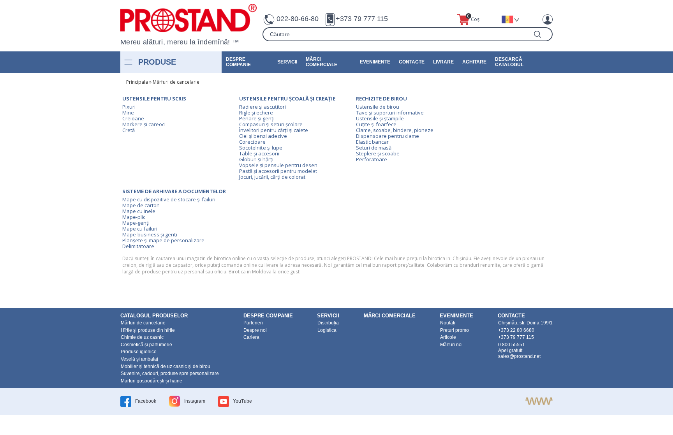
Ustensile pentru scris (154, 98)
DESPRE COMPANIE (238, 61)
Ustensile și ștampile (380, 118)
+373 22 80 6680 (516, 330)
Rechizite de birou (381, 98)
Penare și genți (257, 118)
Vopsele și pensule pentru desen (278, 165)
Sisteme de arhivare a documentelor (174, 191)
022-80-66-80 (298, 19)
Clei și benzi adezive (263, 135)
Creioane (133, 118)
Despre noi (255, 330)
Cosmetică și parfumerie (146, 344)
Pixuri (129, 106)
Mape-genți (136, 222)
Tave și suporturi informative (390, 112)
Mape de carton (141, 205)
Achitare (474, 62)
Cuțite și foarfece (376, 124)
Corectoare (252, 141)
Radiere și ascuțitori (262, 106)
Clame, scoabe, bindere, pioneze (394, 130)
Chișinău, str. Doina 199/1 (525, 323)
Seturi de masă (373, 147)
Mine (128, 112)
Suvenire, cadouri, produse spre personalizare (170, 373)
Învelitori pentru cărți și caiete (273, 130)
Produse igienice (139, 351)
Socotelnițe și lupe (260, 147)
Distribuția (328, 323)
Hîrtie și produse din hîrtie (148, 330)
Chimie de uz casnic (142, 337)
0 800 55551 (511, 344)
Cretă (128, 130)
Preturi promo (454, 330)
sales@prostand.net (519, 356)
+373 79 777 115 (362, 19)
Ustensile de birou (377, 106)
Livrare (443, 62)
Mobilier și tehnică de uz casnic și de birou (165, 366)
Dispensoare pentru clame (387, 135)
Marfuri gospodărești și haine (151, 381)
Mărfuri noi (451, 344)
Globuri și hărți (256, 159)
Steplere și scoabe (378, 153)
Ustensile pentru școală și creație (287, 98)
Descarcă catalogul (509, 61)
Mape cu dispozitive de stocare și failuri (168, 199)
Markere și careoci (144, 124)
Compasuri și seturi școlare (271, 124)
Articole (448, 337)
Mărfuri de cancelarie (176, 82)
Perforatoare (371, 159)
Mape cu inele (138, 211)
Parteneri (253, 323)
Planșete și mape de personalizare (163, 240)
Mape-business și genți (149, 234)
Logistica (326, 330)
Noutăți (447, 323)
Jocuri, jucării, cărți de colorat (272, 176)
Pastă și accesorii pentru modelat (278, 170)
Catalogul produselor (154, 316)
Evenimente (375, 62)
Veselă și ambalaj (139, 359)
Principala (137, 82)
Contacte (412, 62)
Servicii (287, 62)
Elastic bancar (372, 141)
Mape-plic (133, 216)
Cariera (251, 337)
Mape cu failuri (139, 228)
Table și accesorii (259, 153)
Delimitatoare (138, 246)
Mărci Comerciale (321, 61)
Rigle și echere (256, 112)
